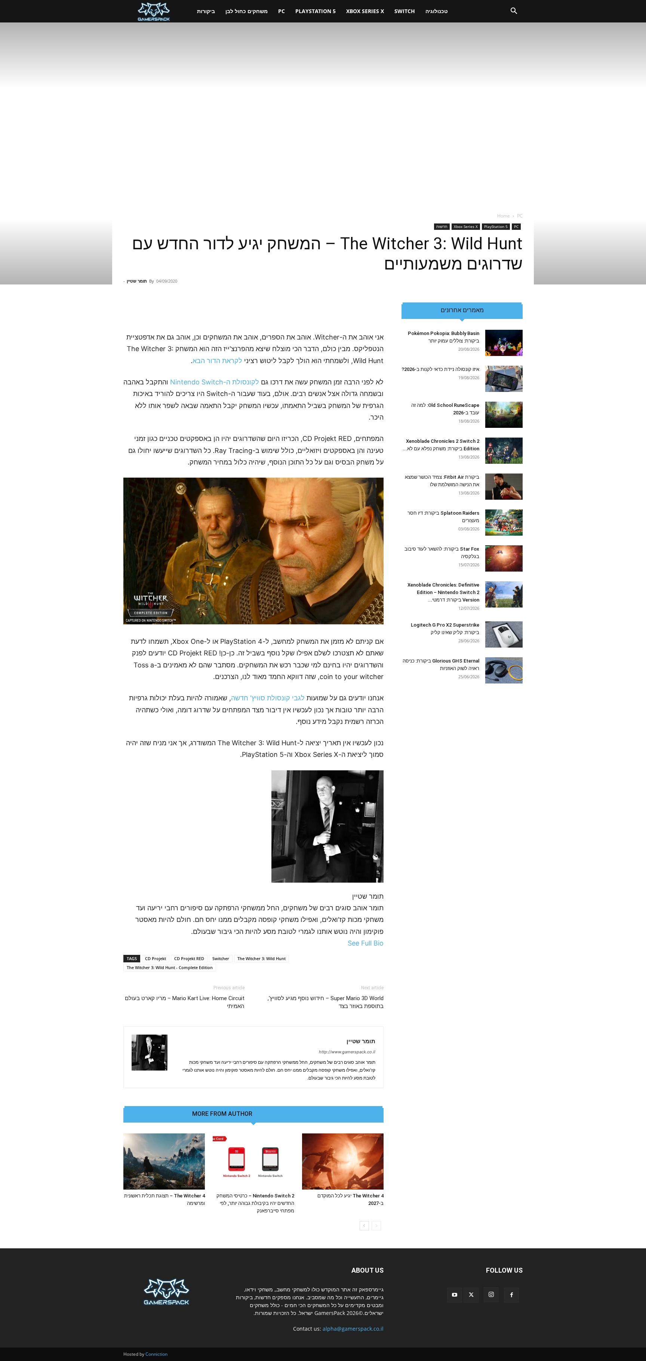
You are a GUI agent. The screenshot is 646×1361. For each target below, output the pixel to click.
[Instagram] (491, 1294)
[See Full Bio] (344, 943)
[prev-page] (376, 1225)
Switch (404, 11)
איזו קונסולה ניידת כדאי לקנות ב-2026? (440, 369)
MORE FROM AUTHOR (222, 1114)
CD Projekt (155, 958)
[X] (471, 1295)
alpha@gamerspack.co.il (353, 1328)
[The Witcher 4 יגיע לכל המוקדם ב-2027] (343, 1161)
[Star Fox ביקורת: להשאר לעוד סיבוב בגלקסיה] (504, 558)
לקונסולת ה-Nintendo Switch (214, 382)
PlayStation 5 (315, 11)
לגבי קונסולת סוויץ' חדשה (268, 698)
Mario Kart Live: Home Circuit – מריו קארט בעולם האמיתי (184, 1002)
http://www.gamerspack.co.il (347, 1051)
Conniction (156, 1354)
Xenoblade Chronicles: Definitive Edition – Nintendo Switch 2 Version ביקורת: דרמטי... (443, 592)
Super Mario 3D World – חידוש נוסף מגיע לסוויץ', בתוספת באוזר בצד (326, 1002)
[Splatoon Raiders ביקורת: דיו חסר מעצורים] (504, 522)
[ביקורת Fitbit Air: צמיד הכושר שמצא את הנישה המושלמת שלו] (504, 487)
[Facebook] (511, 1295)
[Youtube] (454, 1295)
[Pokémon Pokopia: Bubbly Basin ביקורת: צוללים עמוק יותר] (504, 343)
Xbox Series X (365, 11)
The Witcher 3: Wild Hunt (261, 958)
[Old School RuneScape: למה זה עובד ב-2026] (504, 415)
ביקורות (206, 11)
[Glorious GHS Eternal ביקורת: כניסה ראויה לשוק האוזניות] (504, 670)
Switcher (220, 958)
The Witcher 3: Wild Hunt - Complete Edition (170, 967)
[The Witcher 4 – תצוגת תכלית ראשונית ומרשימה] (164, 1161)
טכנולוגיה (436, 11)
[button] (514, 11)
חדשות (441, 226)
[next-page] (364, 1225)
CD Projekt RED (189, 958)
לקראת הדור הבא (217, 361)
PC (281, 11)
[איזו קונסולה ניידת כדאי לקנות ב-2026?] (504, 379)
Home (503, 216)
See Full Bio (366, 943)
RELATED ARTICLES (287, 1114)
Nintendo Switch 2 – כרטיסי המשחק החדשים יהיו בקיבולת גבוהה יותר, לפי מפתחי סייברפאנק (255, 1203)
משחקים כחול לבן (246, 11)
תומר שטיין (137, 281)
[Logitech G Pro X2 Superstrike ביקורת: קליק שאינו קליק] (504, 634)
